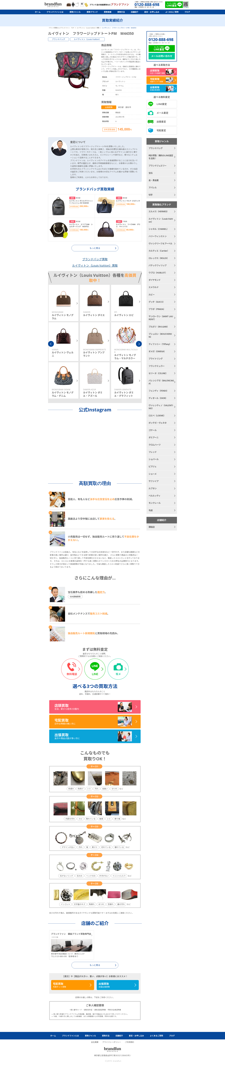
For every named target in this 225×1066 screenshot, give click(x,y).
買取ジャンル (75, 12)
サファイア (154, 481)
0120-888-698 (161, 39)
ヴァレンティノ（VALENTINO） (161, 407)
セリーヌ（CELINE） (158, 373)
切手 (151, 194)
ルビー (152, 294)
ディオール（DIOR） (158, 398)
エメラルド (154, 287)
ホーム (38, 12)
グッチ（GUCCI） (157, 301)
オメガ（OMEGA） (157, 351)
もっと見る (95, 965)
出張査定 (161, 121)
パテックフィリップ (158, 265)
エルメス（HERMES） (159, 211)
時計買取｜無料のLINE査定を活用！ (161, 157)
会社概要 (94, 1042)
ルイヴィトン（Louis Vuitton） (87, 39)
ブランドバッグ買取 (95, 259)
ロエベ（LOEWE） (157, 415)
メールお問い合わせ (161, 56)
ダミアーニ (153, 437)
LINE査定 (162, 104)
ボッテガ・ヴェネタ (158, 422)
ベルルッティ (154, 495)
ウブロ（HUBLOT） (158, 272)
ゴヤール (153, 430)
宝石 (151, 173)
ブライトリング (156, 358)
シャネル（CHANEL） (159, 229)
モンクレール (155, 502)
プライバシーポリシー (111, 1042)
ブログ (187, 12)
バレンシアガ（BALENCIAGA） (161, 382)
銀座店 (152, 527)
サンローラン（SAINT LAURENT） (161, 318)
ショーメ (152, 473)
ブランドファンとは (55, 12)
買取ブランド (92, 12)
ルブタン (153, 488)
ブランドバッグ (58, 39)
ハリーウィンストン (158, 236)
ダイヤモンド (154, 280)
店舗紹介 (134, 12)
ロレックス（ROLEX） (159, 258)
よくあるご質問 (171, 12)
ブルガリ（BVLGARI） (159, 326)
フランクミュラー (157, 366)
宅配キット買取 (59, 985)
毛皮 (151, 510)
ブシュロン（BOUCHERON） (160, 335)
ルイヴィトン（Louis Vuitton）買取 (95, 265)
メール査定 (162, 112)
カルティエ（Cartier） (159, 250)
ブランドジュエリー (157, 165)
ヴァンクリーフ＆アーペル (160, 243)
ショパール (154, 459)
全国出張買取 (104, 985)
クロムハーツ (155, 444)
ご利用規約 (129, 1042)
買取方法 (121, 12)
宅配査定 (161, 130)
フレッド (153, 452)
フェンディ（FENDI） (158, 390)
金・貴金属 (154, 180)
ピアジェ (152, 466)
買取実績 (107, 12)
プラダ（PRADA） (157, 309)
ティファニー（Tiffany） (160, 344)
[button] (51, 344)
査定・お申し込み (151, 12)
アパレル (153, 187)
